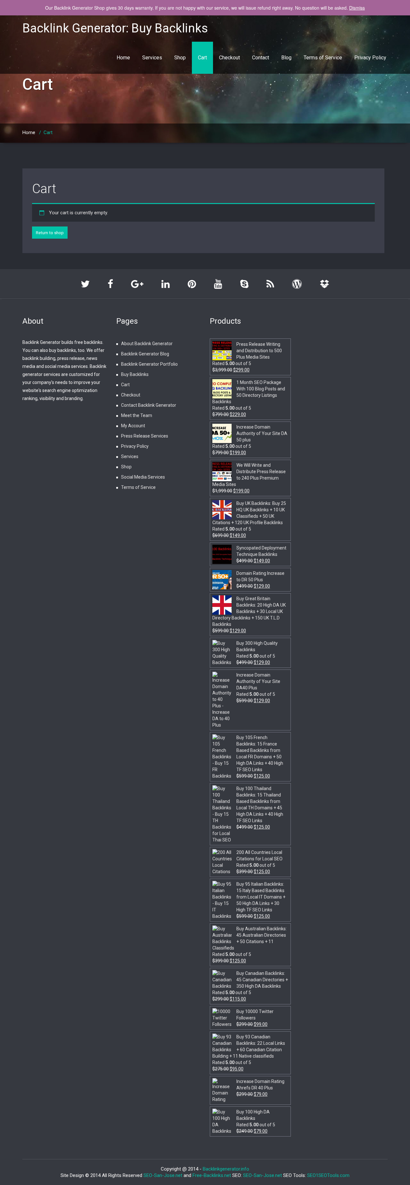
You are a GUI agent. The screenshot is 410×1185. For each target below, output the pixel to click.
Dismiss (357, 7)
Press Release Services (144, 436)
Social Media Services (143, 477)
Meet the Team (136, 415)
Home (123, 58)
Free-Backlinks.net (212, 1175)
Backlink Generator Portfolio (149, 364)
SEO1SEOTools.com (328, 1175)
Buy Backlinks (135, 374)
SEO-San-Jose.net (163, 1175)
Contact (260, 58)
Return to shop (50, 232)
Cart (202, 58)
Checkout (229, 58)
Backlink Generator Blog (145, 353)
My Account (133, 425)
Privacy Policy (370, 58)
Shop (180, 58)
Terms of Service (323, 58)
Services (152, 58)
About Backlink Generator (147, 343)
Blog (286, 58)
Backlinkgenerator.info (226, 1169)
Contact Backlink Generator (148, 405)
